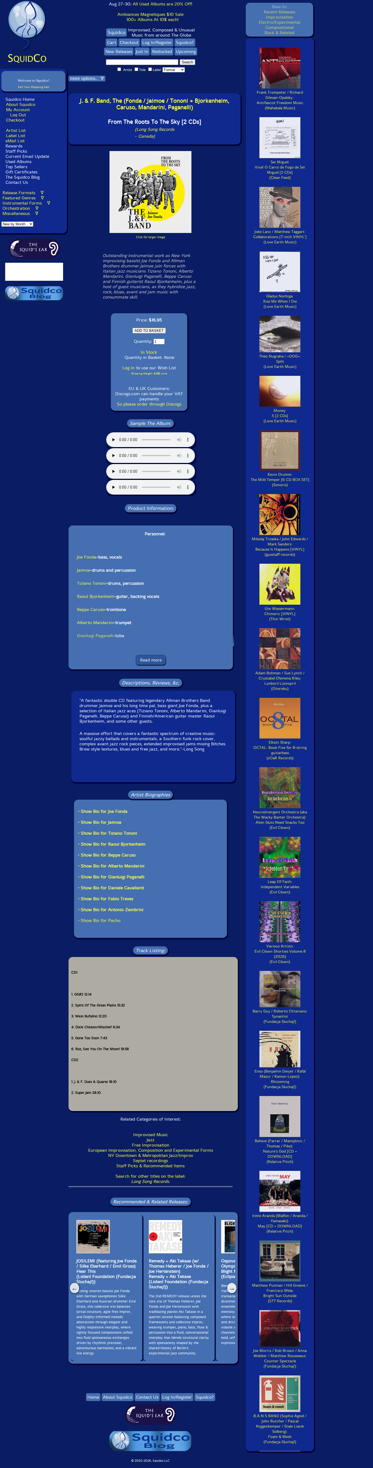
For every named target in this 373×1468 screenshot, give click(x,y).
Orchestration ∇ (20, 208)
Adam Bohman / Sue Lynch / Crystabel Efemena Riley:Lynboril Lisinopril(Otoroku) (279, 681)
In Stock (149, 352)
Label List (15, 135)
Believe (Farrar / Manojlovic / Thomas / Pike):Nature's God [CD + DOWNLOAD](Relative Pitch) (280, 1151)
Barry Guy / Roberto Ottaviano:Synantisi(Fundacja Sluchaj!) (280, 1016)
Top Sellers (16, 166)
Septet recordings (150, 1160)
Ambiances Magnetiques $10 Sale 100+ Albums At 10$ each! (150, 17)
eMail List (15, 140)
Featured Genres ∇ (23, 197)
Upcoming (186, 51)
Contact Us (16, 182)
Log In (128, 367)
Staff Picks (16, 151)
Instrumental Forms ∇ (26, 203)
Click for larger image (150, 237)
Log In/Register (157, 42)
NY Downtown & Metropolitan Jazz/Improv (150, 1155)
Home (93, 1397)
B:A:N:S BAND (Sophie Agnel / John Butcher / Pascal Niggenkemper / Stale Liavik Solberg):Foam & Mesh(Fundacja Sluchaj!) (279, 1429)
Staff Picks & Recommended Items (150, 1165)
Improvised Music (150, 1134)
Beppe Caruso (91, 609)
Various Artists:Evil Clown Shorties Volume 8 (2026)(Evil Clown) (280, 954)
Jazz (151, 1139)
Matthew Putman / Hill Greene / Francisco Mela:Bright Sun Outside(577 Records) (280, 1293)
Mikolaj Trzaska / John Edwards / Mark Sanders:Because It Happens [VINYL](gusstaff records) (280, 547)
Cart (111, 42)
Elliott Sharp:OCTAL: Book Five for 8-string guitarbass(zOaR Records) (280, 750)
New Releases (118, 51)
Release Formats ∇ (23, 192)
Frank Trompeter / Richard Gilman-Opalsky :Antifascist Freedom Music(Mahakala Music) (280, 100)
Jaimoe (83, 570)
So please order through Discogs (149, 404)
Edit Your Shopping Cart (33, 86)
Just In (142, 51)
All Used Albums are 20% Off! (162, 4)
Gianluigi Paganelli (95, 635)
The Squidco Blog (22, 177)
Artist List (16, 130)
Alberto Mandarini (95, 622)
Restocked (162, 51)
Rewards (13, 146)
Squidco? (185, 42)
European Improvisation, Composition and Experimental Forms (150, 1150)
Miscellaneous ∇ (20, 213)
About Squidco (20, 104)
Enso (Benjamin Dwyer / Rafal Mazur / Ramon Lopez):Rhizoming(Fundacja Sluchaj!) (280, 1079)
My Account (18, 109)
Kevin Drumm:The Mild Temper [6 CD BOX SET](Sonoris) (280, 479)
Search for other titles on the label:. (150, 1179)
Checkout (15, 120)
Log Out (18, 114)
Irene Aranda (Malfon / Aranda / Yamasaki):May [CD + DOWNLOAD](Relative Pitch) (280, 1223)
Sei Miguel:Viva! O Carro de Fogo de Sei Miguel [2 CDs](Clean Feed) (280, 170)
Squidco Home (19, 99)
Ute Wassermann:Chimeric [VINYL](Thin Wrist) (279, 613)
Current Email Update (26, 156)
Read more (151, 660)
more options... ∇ (87, 78)
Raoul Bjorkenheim (95, 596)
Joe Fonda (86, 557)
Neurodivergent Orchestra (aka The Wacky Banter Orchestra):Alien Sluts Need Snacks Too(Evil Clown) (280, 820)
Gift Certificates (21, 172)
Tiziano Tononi (91, 583)
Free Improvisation (150, 1145)
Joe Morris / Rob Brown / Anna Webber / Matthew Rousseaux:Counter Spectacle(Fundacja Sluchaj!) (280, 1358)
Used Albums (18, 161)
